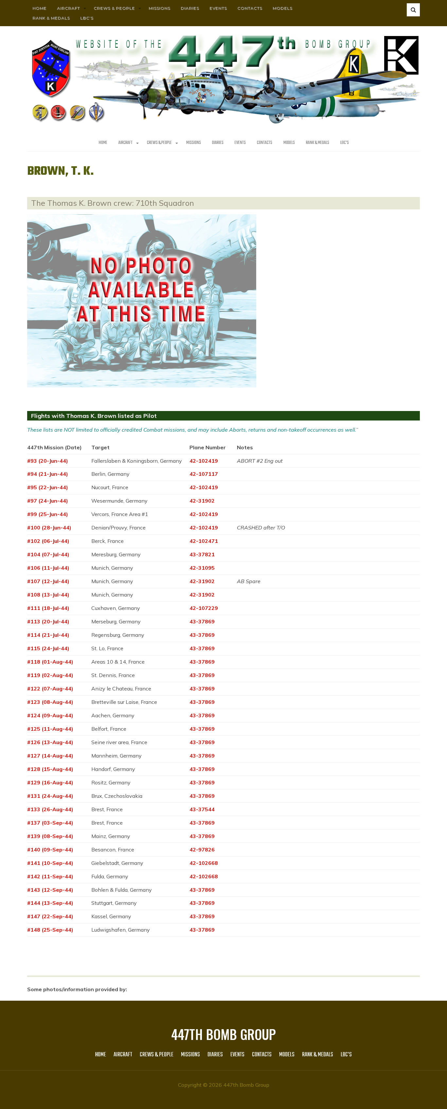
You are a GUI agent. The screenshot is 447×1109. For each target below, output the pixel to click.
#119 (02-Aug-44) (50, 675)
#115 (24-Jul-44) (48, 648)
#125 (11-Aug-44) (50, 728)
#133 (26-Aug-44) (50, 809)
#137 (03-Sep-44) (50, 822)
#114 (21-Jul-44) (48, 635)
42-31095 (202, 567)
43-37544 (202, 809)
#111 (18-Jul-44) (48, 608)
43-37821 (202, 554)
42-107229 (203, 608)
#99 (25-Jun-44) (47, 514)
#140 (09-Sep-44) (50, 849)
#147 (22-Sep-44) (50, 916)
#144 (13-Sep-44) (50, 903)
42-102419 (203, 460)
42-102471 (203, 541)
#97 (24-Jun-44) (47, 500)
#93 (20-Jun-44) (47, 460)
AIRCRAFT (68, 8)
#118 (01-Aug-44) (50, 661)
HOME (39, 8)
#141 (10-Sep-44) (50, 863)
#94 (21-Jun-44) (47, 474)
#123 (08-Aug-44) (50, 702)
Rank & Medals (51, 17)
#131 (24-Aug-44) (50, 796)
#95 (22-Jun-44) (47, 487)
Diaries (190, 8)
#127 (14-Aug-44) (50, 755)
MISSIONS (159, 8)
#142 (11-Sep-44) (50, 876)
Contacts (249, 8)
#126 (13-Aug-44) (50, 742)
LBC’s (86, 17)
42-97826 (202, 849)
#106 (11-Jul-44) (48, 567)
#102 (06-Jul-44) (48, 541)
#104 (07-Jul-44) (48, 554)
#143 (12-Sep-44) (50, 889)
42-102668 (203, 863)
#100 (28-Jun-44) (49, 527)
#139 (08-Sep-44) (50, 836)
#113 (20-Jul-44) (48, 621)
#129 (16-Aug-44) (50, 782)
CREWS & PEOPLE (114, 8)
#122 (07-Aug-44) (50, 688)
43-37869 (202, 621)
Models (282, 8)
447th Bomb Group (223, 1034)
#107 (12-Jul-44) (48, 581)
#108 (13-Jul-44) (48, 594)
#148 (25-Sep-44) (50, 929)
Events (218, 8)
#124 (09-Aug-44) (50, 715)
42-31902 (202, 500)
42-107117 (203, 474)
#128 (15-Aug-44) (50, 769)
